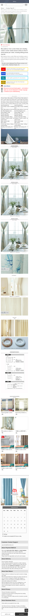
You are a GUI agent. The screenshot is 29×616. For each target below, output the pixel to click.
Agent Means (7, 86)
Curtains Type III (10, 8)
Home (2, 8)
